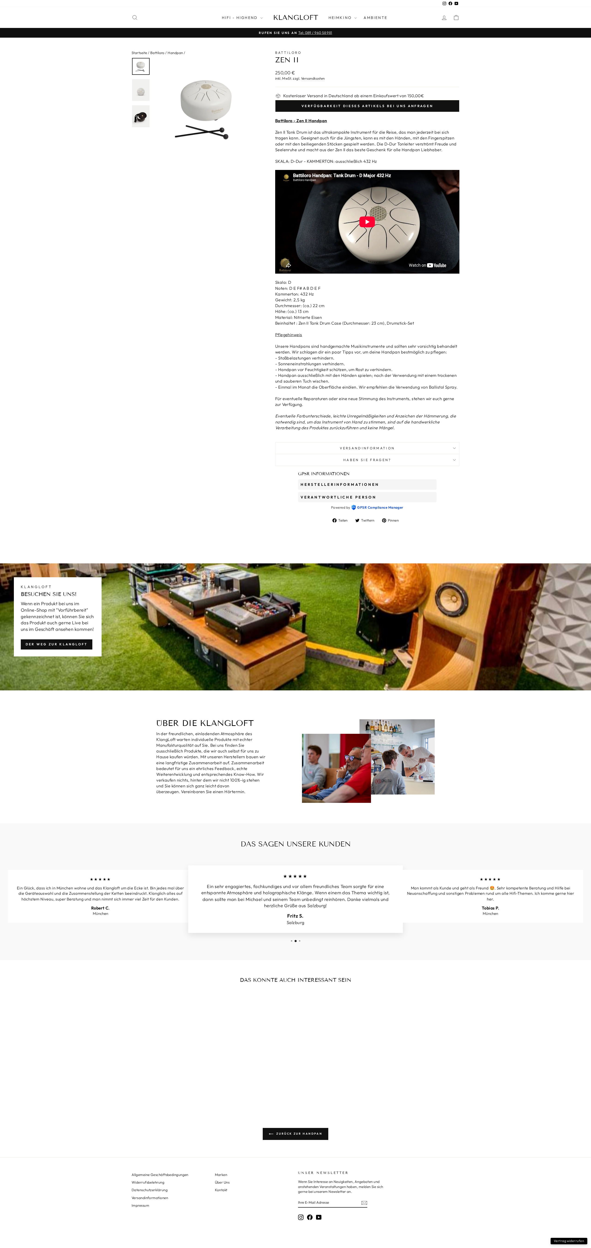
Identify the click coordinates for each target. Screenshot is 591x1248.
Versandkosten (313, 78)
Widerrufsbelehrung (148, 1182)
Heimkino (341, 17)
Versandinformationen (150, 1198)
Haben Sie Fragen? (367, 460)
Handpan (175, 53)
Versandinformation (367, 448)
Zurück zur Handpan (298, 1133)
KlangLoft (295, 17)
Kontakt (221, 1190)
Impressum (140, 1205)
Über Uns (222, 1182)
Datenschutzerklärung (150, 1190)
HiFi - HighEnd (240, 17)
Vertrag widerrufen (569, 1241)
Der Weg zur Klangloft (56, 644)
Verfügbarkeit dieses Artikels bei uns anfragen (367, 106)
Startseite (139, 53)
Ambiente (375, 17)
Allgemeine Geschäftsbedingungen (160, 1174)
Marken (221, 1174)
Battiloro (157, 53)
